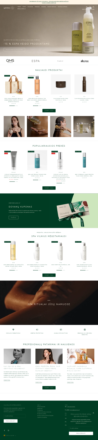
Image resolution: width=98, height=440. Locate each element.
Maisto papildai (51, 6)
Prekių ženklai (21, 8)
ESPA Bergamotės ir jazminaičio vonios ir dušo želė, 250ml (14, 265)
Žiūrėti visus (49, 110)
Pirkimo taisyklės (41, 406)
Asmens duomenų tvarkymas (44, 412)
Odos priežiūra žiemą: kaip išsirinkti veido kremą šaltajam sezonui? (47, 368)
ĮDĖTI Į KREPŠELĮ (14, 92)
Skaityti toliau (7, 380)
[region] (49, 30)
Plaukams (30, 6)
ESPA (13, 96)
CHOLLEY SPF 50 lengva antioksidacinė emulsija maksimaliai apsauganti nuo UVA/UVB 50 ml (61, 177)
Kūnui (24, 6)
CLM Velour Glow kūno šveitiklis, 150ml (61, 99)
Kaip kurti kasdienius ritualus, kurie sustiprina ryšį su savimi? (79, 368)
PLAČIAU (13, 217)
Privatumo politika (41, 413)
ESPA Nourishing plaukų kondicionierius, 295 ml (84, 265)
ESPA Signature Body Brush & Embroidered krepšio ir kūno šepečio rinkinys (14, 100)
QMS (37, 172)
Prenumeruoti (81, 433)
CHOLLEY (13, 172)
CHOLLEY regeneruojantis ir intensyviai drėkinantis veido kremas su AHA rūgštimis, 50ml (13, 176)
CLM (61, 96)
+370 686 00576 (71, 406)
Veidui (19, 6)
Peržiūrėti (14, 128)
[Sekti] (4, 430)
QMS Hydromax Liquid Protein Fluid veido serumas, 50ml (84, 175)
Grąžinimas (39, 408)
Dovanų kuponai (62, 6)
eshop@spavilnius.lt (75, 410)
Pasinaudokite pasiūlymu (14, 49)
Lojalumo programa (42, 417)
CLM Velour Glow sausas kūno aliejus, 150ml (84, 99)
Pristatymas (40, 410)
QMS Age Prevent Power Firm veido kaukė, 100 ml (37, 175)
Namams (43, 6)
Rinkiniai (37, 6)
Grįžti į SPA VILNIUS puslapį (88, 9)
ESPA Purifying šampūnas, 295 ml (61, 265)
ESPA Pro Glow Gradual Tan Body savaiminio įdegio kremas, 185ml (37, 100)
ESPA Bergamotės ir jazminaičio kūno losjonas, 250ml (37, 265)
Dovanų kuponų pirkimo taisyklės (45, 415)
